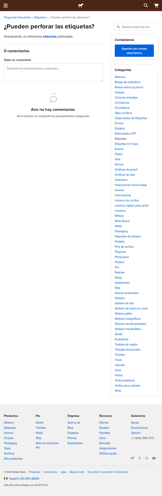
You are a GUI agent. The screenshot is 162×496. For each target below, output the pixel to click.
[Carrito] (156, 5)
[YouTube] (153, 458)
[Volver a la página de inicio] (81, 5)
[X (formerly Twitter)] (139, 458)
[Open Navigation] (5, 5)
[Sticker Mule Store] (132, 458)
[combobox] (136, 27)
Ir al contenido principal (3, 3)
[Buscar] (145, 5)
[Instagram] (146, 458)
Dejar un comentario (17, 60)
